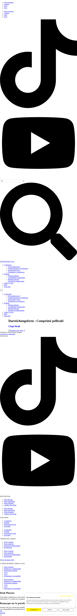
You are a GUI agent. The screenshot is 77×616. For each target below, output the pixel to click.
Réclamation (8, 547)
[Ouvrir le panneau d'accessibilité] (1, 615)
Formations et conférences (16, 272)
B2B (5, 285)
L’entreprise (8, 265)
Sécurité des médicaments (16, 281)
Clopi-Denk (14, 326)
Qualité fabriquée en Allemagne (18, 268)
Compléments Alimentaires (16, 278)
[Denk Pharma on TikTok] (38, 107)
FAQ (5, 6)
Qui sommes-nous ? (14, 267)
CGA (6, 572)
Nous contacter (9, 2)
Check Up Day (9, 283)
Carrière (6, 4)
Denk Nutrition (9, 503)
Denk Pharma (8, 500)
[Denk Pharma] (7, 261)
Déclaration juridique (10, 570)
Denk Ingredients (9, 501)
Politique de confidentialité (12, 569)
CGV (6, 574)
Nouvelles (7, 287)
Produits (6, 274)
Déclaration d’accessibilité (12, 576)
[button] (12, 181)
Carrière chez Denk (10, 505)
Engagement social (14, 270)
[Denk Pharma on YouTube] (38, 177)
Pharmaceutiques (13, 276)
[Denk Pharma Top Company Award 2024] (7, 560)
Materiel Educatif (13, 279)
